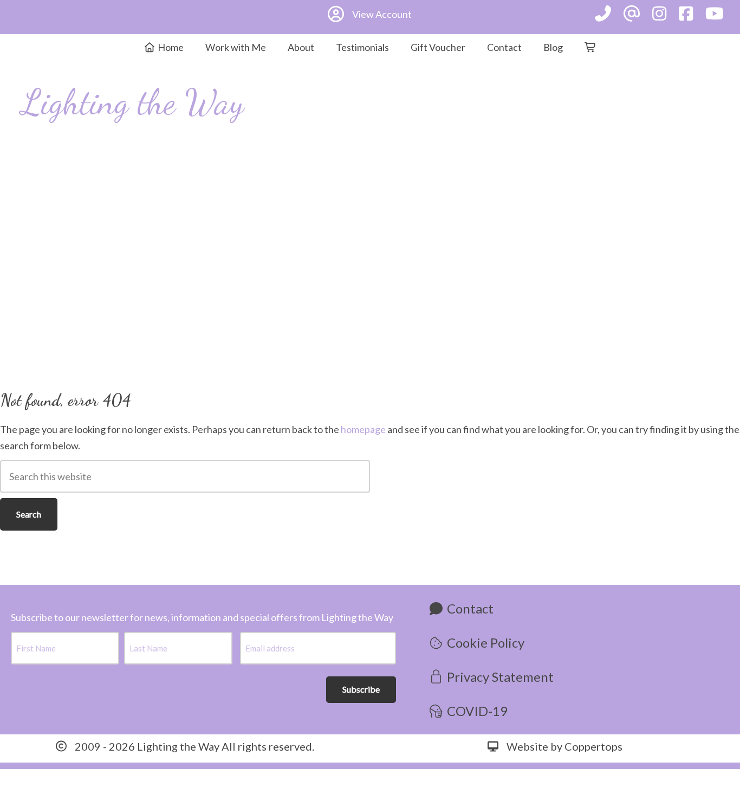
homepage (363, 429)
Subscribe (361, 689)
